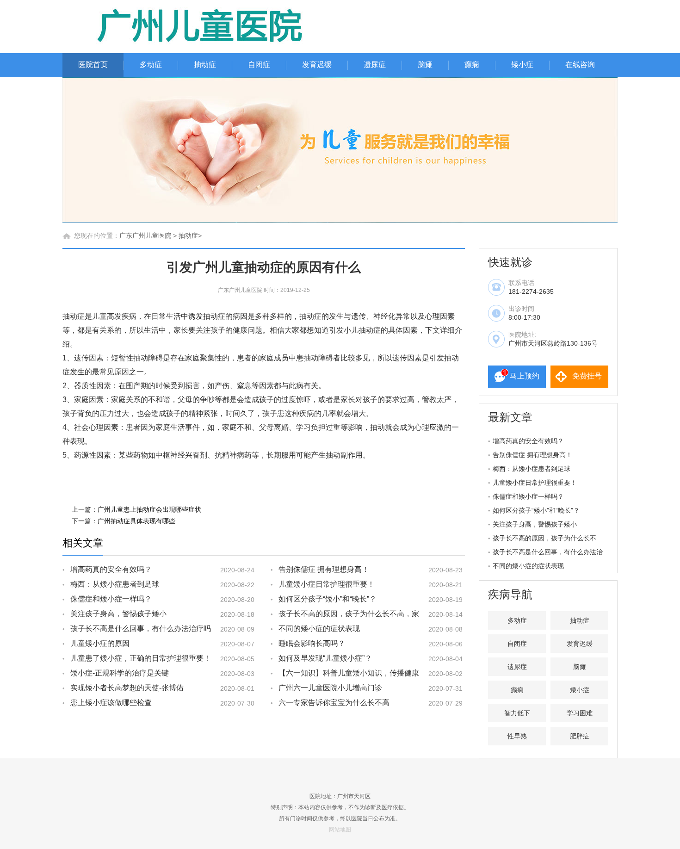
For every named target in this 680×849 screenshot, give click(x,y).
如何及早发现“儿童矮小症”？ (325, 658)
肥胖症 (579, 736)
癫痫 (471, 64)
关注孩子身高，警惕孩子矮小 (118, 614)
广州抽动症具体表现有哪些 (136, 521)
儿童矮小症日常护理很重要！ (326, 584)
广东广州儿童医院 (145, 235)
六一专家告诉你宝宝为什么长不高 (333, 702)
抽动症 (205, 64)
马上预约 (524, 376)
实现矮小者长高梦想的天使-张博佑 (127, 688)
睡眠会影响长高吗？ (311, 643)
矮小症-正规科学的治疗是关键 (119, 673)
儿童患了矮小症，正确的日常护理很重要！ (140, 658)
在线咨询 (580, 64)
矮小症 (522, 64)
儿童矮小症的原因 (100, 643)
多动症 (151, 64)
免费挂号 (587, 376)
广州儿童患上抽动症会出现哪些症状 (149, 509)
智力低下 (517, 713)
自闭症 (259, 64)
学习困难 (580, 713)
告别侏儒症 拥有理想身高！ (323, 569)
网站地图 (340, 829)
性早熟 (517, 736)
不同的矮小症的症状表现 (319, 628)
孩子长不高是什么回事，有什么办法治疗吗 (140, 628)
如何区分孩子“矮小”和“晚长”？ (327, 599)
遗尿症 (375, 64)
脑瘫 (425, 64)
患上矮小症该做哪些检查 (111, 702)
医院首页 (93, 64)
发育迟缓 (317, 64)
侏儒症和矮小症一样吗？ (111, 599)
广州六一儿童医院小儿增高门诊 (330, 688)
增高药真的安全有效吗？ (111, 569)
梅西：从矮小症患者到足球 (114, 584)
